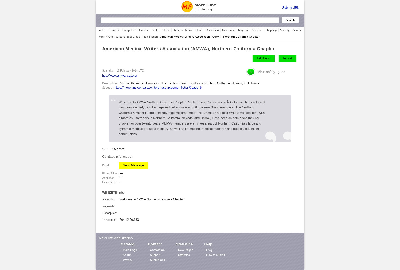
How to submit (215, 254)
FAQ (209, 250)
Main (102, 36)
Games (143, 30)
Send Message (133, 165)
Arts (101, 30)
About (127, 254)
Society (284, 30)
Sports (297, 30)
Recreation (212, 30)
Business (113, 30)
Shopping (271, 30)
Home (166, 30)
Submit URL (290, 7)
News (199, 30)
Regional (243, 30)
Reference (228, 30)
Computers (129, 30)
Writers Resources (128, 36)
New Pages (185, 250)
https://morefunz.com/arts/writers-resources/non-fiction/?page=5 (158, 87)
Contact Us (157, 250)
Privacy (127, 259)
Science (257, 30)
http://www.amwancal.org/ (119, 75)
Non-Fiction (150, 36)
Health (155, 30)
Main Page (130, 250)
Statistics (184, 254)
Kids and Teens (182, 30)
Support (155, 254)
